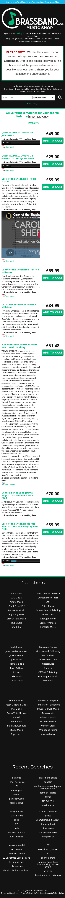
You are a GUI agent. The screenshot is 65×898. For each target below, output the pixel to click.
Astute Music (16, 601)
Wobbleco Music (48, 721)
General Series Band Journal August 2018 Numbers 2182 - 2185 (18, 495)
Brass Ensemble (22, 89)
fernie (48, 796)
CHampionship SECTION (48, 819)
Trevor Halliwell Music (48, 708)
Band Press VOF (16, 606)
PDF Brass (48, 680)
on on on (48, 871)
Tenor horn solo (16, 781)
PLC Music (16, 708)
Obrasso (48, 668)
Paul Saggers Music (48, 676)
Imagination (16, 811)
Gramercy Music (48, 622)
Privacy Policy (26, 893)
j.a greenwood (16, 798)
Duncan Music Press (48, 597)
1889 (48, 845)
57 (16, 824)
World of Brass (48, 725)
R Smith (16, 717)
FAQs (36, 893)
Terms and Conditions (10, 893)
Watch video (10, 484)
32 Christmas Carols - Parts (16, 857)
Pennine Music (16, 700)
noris (16, 828)
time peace (48, 828)
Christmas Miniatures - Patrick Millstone (19, 306)
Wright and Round (48, 729)
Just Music (16, 659)
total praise (48, 805)
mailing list (20, 33)
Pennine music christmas (48, 875)
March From (16, 815)
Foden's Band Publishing (48, 610)
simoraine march (48, 832)
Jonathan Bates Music (17, 651)
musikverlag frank (48, 659)
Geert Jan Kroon (48, 618)
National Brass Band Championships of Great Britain (48, 864)
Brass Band (8, 89)
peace (48, 815)
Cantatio (16, 627)
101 (16, 786)
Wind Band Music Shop (49, 2)
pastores (16, 777)
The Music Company (48, 700)
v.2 (48, 853)
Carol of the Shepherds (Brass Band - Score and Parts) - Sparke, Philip (20, 526)
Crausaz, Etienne (48, 811)
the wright (16, 790)
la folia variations (16, 853)
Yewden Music (48, 734)
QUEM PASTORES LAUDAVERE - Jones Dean (18, 134)
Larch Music (16, 680)
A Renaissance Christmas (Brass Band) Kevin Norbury (19, 346)
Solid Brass (16, 721)
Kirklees (17, 672)
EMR (48, 601)
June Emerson (17, 655)
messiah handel (16, 845)
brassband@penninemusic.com (32, 41)
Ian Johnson (16, 647)
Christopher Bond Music (48, 593)
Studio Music (16, 729)
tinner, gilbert (48, 824)
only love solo (16, 866)
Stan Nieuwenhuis (16, 725)
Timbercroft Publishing (48, 704)
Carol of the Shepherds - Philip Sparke (19, 180)
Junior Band (36, 89)
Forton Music (48, 614)
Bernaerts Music (16, 610)
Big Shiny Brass (16, 614)
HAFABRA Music (48, 627)
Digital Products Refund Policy (52, 893)
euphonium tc (48, 857)
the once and (16, 849)
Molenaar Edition (48, 647)
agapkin (48, 781)
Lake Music (16, 676)
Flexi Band (46, 89)
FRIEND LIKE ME (16, 832)
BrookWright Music (16, 618)
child (16, 819)
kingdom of (48, 836)
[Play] (3, 143)
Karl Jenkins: (16, 836)
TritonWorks (48, 713)
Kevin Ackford (16, 668)
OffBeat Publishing (48, 672)
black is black (16, 802)
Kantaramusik (17, 663)
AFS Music (16, 597)
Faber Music (48, 606)
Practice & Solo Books (36, 91)
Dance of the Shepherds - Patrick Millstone (20, 271)
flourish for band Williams (16, 870)
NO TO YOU (48, 801)
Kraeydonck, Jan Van (48, 849)
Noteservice (48, 663)
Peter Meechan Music (17, 704)
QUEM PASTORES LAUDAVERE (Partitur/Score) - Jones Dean (18, 157)
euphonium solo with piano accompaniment (48, 787)
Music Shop (48, 655)
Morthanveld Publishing (48, 651)
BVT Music (16, 622)
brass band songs (48, 777)
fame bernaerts (48, 792)
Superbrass (16, 734)
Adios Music (16, 593)
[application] (32, 142)
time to (16, 794)
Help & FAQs (32, 103)
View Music (10, 147)
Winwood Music (48, 717)
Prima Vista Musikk (16, 713)
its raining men (16, 862)
